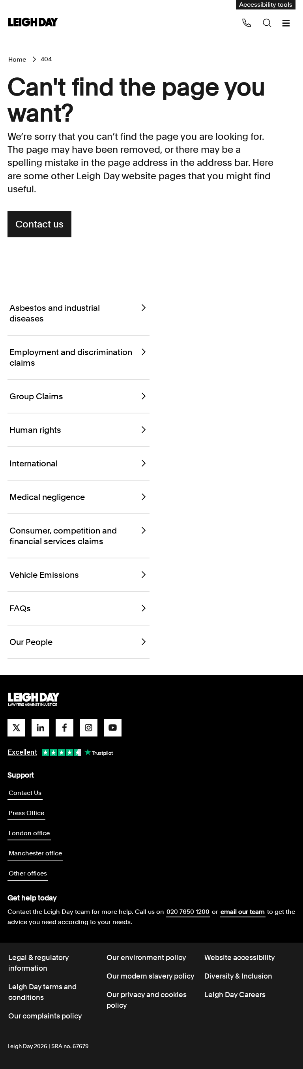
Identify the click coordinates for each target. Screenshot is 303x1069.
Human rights (35, 430)
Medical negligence (47, 497)
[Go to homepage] (33, 700)
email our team (243, 911)
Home (17, 59)
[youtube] (113, 727)
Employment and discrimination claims (70, 357)
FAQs (20, 608)
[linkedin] (40, 727)
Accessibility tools (265, 4)
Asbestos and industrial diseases (54, 313)
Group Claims (36, 396)
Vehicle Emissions (44, 575)
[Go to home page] (33, 23)
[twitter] (16, 727)
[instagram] (88, 727)
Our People (30, 642)
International (33, 463)
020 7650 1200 (187, 911)
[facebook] (64, 727)
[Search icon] (267, 23)
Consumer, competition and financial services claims (63, 536)
